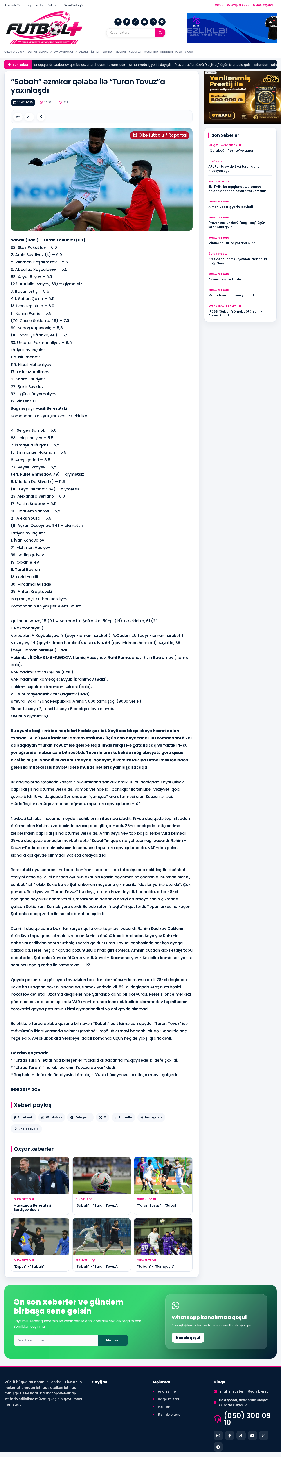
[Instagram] (118, 22)
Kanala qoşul (188, 1337)
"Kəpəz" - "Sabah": (29, 1266)
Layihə (107, 51)
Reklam (53, 5)
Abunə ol (113, 1340)
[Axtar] (160, 32)
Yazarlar (120, 51)
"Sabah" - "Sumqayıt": (156, 1266)
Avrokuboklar (63, 51)
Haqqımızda (34, 5)
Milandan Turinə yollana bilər (245, 64)
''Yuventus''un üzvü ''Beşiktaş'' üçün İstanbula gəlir (181, 64)
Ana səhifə (12, 5)
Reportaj (135, 51)
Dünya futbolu (38, 51)
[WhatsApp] (153, 22)
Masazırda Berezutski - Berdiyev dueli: (34, 1207)
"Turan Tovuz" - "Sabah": (158, 1205)
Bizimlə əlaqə (73, 5)
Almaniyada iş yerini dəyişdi (118, 64)
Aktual (83, 51)
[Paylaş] (41, 117)
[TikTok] (135, 22)
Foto (178, 51)
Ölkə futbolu (13, 51)
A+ (29, 117)
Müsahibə (151, 51)
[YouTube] (144, 22)
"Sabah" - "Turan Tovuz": (96, 1205)
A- (18, 117)
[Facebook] (126, 22)
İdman (95, 51)
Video (189, 51)
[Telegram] (162, 22)
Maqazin (166, 51)
